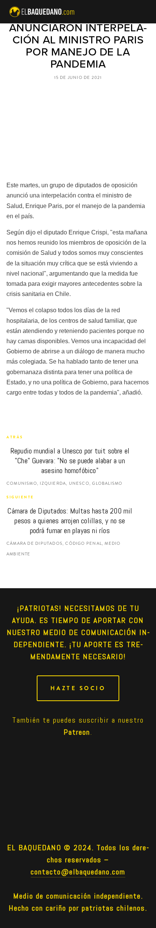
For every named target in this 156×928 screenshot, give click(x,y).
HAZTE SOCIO (78, 688)
